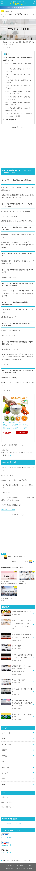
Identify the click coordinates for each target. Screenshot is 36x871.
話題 (4, 750)
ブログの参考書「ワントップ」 (11, 823)
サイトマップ (28, 865)
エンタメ (6, 744)
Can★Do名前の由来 (9, 120)
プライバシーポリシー (9, 865)
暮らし (5, 773)
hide (11, 54)
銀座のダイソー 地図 (8, 510)
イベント (6, 733)
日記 (4, 738)
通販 (4, 778)
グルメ (5, 767)
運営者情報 (20, 865)
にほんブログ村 (6, 837)
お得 (3, 11)
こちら (12, 455)
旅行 (4, 761)
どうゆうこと (18, 3)
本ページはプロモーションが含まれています (18, 7)
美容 (4, 784)
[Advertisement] (18, 146)
